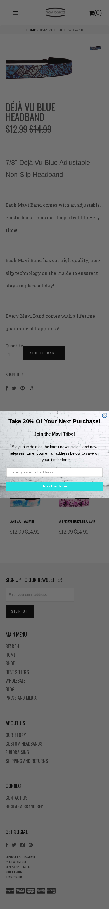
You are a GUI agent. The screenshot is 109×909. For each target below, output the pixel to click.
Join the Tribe (54, 486)
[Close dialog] (104, 415)
